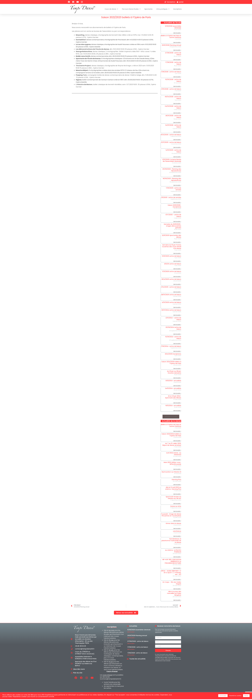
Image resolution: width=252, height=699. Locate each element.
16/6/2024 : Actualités (173, 405)
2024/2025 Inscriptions (173, 354)
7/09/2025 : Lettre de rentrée (173, 189)
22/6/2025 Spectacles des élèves (171, 236)
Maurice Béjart (82, 70)
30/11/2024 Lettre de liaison (171, 310)
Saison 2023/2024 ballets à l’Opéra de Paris (171, 435)
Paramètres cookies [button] (235, 695)
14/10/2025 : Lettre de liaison (173, 151)
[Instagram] (82, 2)
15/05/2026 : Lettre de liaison (173, 80)
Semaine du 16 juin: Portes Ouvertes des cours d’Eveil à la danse (171, 246)
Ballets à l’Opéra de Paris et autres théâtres (171, 36)
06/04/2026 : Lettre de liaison (173, 97)
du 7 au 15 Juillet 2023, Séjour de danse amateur (171, 444)
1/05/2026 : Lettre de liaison (171, 89)
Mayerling (80, 35)
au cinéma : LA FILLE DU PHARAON (173, 551)
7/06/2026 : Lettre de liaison (171, 72)
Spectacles (148, 9)
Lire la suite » (177, 33)
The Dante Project (83, 65)
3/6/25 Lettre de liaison (172, 264)
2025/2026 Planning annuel (171, 45)
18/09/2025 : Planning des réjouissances (172, 179)
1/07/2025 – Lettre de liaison (173, 215)
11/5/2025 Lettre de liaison (171, 271)
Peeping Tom (81, 75)
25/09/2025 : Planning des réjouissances (171, 170)
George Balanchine (84, 51)
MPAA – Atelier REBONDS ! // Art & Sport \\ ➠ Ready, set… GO (171, 572)
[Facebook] (69, 2)
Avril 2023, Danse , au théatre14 (173, 454)
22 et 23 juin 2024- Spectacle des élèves (173, 397)
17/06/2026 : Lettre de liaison (173, 63)
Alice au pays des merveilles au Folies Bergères (174, 593)
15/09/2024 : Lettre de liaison (173, 337)
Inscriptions (177, 9)
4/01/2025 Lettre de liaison (171, 302)
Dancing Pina (176, 479)
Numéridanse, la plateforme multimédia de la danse (171, 540)
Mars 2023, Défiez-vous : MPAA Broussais (172, 463)
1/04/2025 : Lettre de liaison (171, 287)
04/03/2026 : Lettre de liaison (173, 107)
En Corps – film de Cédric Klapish (172, 583)
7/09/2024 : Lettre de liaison (171, 346)
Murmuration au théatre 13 (171, 472)
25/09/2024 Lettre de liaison (173, 328)
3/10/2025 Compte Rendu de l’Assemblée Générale (171, 160)
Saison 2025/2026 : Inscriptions (174, 206)
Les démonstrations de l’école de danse (92, 49)
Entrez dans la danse (173, 523)
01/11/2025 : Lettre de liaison (171, 142)
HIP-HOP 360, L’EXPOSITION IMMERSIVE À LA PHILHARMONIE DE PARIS (171, 561)
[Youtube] (78, 2)
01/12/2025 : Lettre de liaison (171, 135)
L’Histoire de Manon (84, 84)
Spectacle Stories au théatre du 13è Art (173, 497)
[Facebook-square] (73, 2)
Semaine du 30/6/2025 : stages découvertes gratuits (172, 226)
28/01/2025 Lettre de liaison (171, 295)
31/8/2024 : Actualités (173, 381)
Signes (78, 80)
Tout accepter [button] (222, 695)
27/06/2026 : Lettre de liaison (173, 54)
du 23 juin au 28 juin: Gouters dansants (174, 372)
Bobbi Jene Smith (83, 56)
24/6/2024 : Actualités (173, 388)
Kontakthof (81, 40)
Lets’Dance (177, 531)
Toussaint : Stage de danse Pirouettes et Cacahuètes (171, 515)
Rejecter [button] (246, 695)
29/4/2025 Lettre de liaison (171, 279)
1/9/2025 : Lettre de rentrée (171, 197)
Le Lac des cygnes (83, 44)
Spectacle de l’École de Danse (88, 58)
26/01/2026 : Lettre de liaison (173, 116)
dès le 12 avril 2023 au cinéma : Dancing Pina (173, 488)
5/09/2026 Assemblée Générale (173, 27)
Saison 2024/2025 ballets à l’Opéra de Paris (171, 362)
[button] (171, 416)
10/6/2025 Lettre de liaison (171, 256)
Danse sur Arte (175, 506)
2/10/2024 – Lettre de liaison (173, 319)
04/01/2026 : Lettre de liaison (173, 126)
